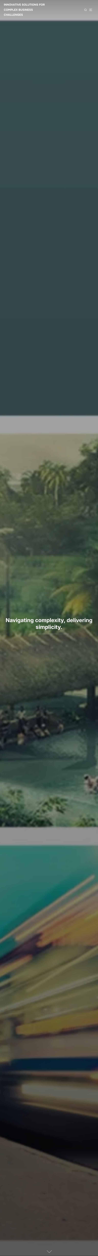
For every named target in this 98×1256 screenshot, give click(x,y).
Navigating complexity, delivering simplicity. (49, 623)
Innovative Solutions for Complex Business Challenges (24, 10)
